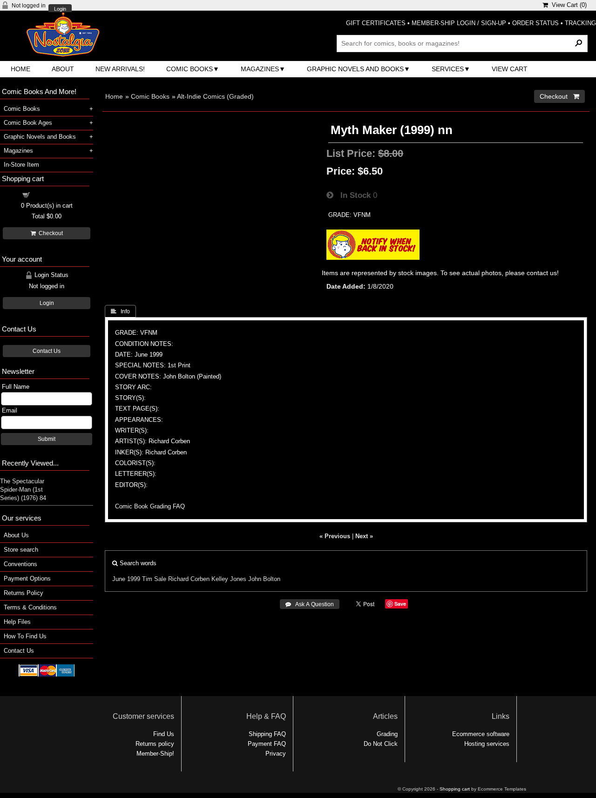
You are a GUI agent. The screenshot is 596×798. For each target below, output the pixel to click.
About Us (16, 535)
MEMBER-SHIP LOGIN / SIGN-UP (459, 23)
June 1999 (126, 578)
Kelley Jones (228, 578)
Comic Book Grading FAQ (150, 506)
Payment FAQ (267, 743)
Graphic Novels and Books (355, 69)
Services (448, 69)
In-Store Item (21, 164)
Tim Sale (154, 578)
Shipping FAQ (267, 733)
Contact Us (47, 351)
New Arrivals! (120, 69)
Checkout (49, 233)
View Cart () (567, 4)
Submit (46, 439)
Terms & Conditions (30, 607)
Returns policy (154, 743)
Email (9, 410)
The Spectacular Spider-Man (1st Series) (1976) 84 (23, 489)
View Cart (510, 69)
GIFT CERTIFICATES (376, 23)
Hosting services (486, 743)
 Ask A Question (309, 604)
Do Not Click (381, 743)
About (63, 69)
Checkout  (559, 96)
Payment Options (27, 578)
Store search (21, 549)
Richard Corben (189, 578)
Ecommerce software (480, 733)
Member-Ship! (155, 753)
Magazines (260, 69)
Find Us (163, 733)
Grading (387, 733)
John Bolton (264, 578)
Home (20, 69)
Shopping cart (52, 194)
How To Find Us (25, 636)
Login (60, 9)
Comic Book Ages (28, 122)
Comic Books (189, 69)
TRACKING (580, 23)
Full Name (15, 386)
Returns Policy (23, 592)
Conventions (20, 564)
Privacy (275, 753)
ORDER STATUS (535, 23)
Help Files (17, 621)
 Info (120, 311)
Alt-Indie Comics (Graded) (215, 96)
